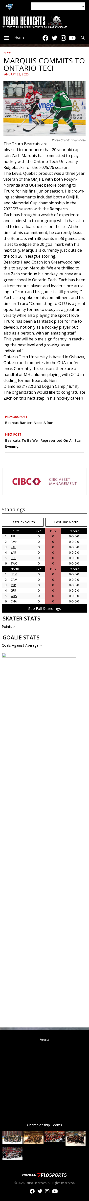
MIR (13, 585)
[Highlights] (72, 38)
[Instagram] (63, 38)
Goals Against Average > (22, 645)
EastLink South (23, 522)
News (7, 53)
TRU (13, 536)
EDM (14, 574)
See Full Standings (44, 608)
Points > (8, 626)
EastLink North (66, 522)
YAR (13, 552)
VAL (13, 547)
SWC (14, 563)
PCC (13, 558)
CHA (14, 601)
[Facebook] (45, 38)
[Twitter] (54, 38)
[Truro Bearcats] (44, 21)
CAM (14, 580)
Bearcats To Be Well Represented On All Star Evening (43, 440)
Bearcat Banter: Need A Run (29, 420)
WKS (14, 596)
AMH (14, 542)
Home (19, 37)
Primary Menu (6, 38)
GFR (13, 590)
